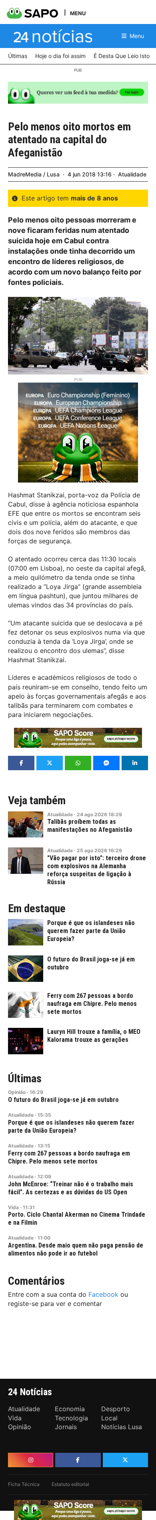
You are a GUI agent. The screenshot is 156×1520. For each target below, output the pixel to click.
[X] (125, 1460)
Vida (13, 1207)
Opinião (17, 1092)
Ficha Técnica (24, 1484)
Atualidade (132, 174)
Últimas (25, 1078)
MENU (78, 13)
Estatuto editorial (70, 1484)
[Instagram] (30, 1460)
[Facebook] (77, 1460)
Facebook (103, 1294)
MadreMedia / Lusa (34, 174)
